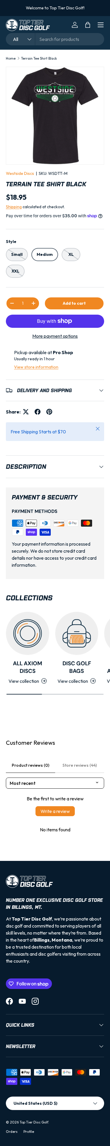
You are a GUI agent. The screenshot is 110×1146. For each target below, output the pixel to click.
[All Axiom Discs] (27, 633)
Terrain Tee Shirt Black (39, 58)
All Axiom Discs (27, 667)
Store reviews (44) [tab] (79, 765)
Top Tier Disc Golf (34, 1122)
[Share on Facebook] (37, 412)
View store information (36, 367)
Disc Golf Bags (76, 667)
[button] (87, 24)
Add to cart (74, 303)
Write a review (55, 811)
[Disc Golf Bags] (76, 633)
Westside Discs (20, 173)
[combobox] (55, 39)
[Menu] (100, 24)
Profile (28, 1131)
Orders (12, 1131)
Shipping (14, 206)
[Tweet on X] (26, 412)
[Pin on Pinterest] (49, 412)
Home (11, 58)
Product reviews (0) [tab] (30, 765)
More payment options (55, 336)
